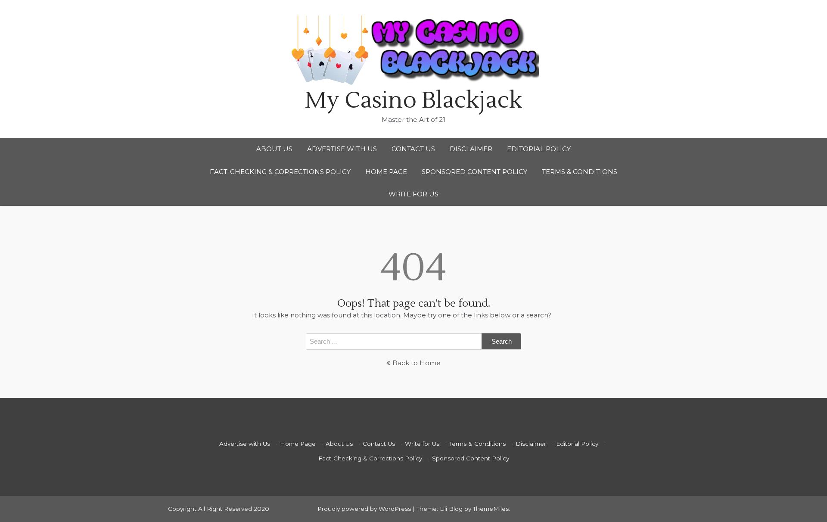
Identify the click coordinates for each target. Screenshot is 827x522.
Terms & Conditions (579, 172)
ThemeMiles (491, 508)
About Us (274, 149)
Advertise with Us (342, 149)
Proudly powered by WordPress (365, 508)
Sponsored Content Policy (474, 172)
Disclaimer (471, 149)
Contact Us (413, 149)
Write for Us (413, 194)
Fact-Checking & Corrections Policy (280, 172)
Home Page (386, 172)
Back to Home (416, 363)
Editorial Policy (539, 149)
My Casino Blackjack (413, 100)
